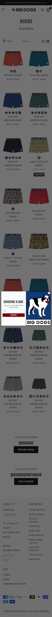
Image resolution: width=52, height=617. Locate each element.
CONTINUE (14, 315)
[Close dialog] (49, 293)
